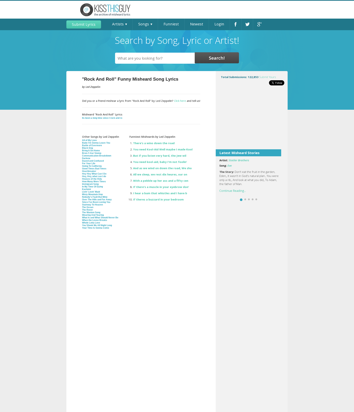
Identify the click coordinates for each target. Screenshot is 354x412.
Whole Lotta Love (91, 222)
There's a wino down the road (154, 143)
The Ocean (87, 207)
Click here (180, 101)
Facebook (235, 24)
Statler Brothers (239, 160)
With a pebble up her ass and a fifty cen (160, 180)
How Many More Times (94, 181)
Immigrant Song (90, 184)
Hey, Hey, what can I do (94, 176)
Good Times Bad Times (94, 168)
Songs (143, 24)
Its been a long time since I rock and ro (102, 118)
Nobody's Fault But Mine (94, 197)
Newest (196, 24)
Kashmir (86, 189)
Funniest (171, 24)
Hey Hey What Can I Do (94, 173)
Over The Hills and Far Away (97, 199)
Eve (230, 165)
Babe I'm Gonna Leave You (96, 143)
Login (219, 24)
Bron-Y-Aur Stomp (91, 153)
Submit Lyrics (84, 24)
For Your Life (88, 163)
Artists (118, 24)
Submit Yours (267, 77)
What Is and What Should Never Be (100, 217)
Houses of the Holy (92, 179)
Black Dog (87, 148)
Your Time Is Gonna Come (95, 228)
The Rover (87, 210)
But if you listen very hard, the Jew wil (159, 155)
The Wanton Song (91, 212)
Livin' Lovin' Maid (91, 192)
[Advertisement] (251, 120)
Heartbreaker (89, 171)
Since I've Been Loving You (96, 202)
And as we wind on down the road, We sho (162, 168)
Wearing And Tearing (93, 215)
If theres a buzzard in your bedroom (158, 199)
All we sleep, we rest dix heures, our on (160, 174)
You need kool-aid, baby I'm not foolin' (160, 162)
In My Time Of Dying (92, 186)
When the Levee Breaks (94, 220)
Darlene (86, 158)
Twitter (247, 24)
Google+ (259, 24)
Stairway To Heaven (92, 204)
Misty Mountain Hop (92, 194)
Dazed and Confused (93, 161)
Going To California (92, 166)
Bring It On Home (91, 150)
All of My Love (89, 140)
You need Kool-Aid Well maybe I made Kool (162, 149)
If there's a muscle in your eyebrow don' (161, 187)
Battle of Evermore (92, 145)
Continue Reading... (232, 191)
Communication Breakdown (96, 155)
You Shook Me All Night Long (97, 225)
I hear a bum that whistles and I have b (160, 193)
